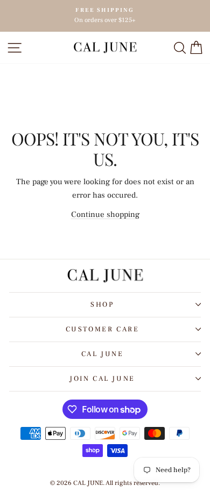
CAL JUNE (102, 354)
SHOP (102, 304)
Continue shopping (105, 214)
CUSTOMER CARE (102, 329)
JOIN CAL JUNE (102, 378)
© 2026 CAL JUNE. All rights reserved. (105, 483)
